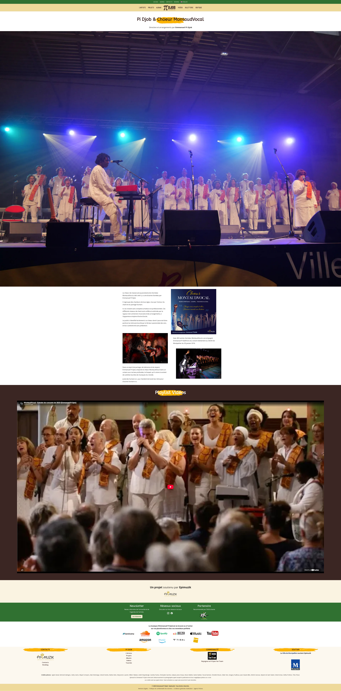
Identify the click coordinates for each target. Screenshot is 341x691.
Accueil (155, 2)
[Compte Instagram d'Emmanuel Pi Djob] (168, 614)
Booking (176, 2)
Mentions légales (143, 688)
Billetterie (189, 8)
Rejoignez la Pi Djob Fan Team (212, 661)
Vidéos (180, 8)
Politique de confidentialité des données (160, 688)
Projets (151, 8)
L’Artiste (129, 653)
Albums (158, 8)
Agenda (162, 2)
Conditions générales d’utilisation (183, 688)
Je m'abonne (136, 616)
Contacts (169, 2)
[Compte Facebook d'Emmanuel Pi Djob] (172, 614)
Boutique (199, 8)
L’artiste (142, 8)
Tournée (129, 663)
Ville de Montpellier (289, 653)
